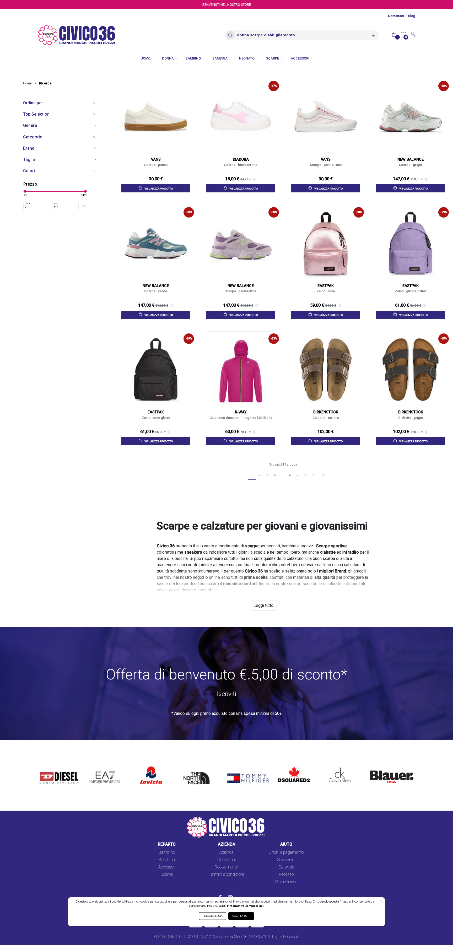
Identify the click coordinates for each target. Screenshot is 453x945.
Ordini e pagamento (286, 852)
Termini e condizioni (226, 874)
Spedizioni (286, 859)
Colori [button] (29, 170)
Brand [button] (28, 148)
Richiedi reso (286, 881)
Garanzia (286, 867)
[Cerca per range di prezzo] (84, 207)
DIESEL (46, 766)
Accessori (166, 867)
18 (313, 475)
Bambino (167, 852)
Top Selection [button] (36, 114)
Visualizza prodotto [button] (158, 188)
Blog (411, 16)
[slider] (25, 191)
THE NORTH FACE (198, 769)
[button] (381, 901)
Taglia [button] (29, 159)
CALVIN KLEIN (335, 766)
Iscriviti (226, 694)
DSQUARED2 (290, 766)
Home (27, 83)
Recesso (286, 874)
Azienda (226, 852)
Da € (28, 203)
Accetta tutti (241, 915)
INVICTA (148, 766)
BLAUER (373, 766)
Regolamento (226, 867)
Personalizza (212, 915)
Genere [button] (30, 125)
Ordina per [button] (33, 102)
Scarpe (167, 874)
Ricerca (45, 83)
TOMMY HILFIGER (240, 766)
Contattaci (396, 16)
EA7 (96, 766)
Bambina (167, 859)
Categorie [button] (32, 136)
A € (55, 203)
